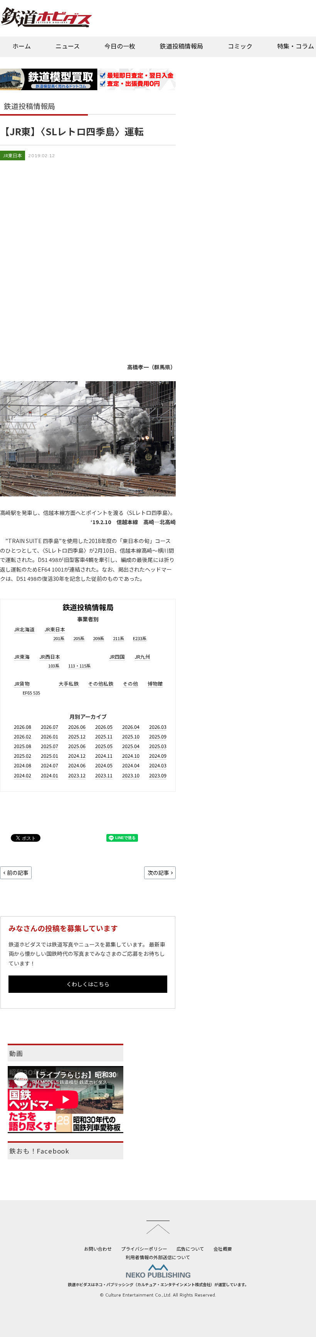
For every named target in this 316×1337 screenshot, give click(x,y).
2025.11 (104, 736)
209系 (98, 638)
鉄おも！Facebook (39, 1150)
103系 (53, 666)
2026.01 (49, 736)
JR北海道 (24, 629)
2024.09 (157, 755)
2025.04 (131, 746)
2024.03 (157, 765)
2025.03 (157, 746)
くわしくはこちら (87, 984)
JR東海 (22, 656)
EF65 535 (31, 693)
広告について (190, 1248)
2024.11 (104, 755)
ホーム (21, 45)
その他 (130, 683)
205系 (78, 638)
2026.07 (49, 726)
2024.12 (77, 755)
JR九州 (142, 656)
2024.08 (22, 765)
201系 (58, 638)
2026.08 (22, 726)
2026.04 (131, 726)
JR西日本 (49, 656)
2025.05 (104, 746)
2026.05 (104, 726)
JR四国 (117, 656)
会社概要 (222, 1248)
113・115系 (79, 666)
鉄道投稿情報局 (181, 45)
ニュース (67, 45)
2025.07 (49, 746)
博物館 (155, 683)
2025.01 (49, 755)
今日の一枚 (119, 45)
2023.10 (131, 775)
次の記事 (158, 872)
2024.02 (22, 775)
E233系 (139, 638)
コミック (240, 45)
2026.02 (22, 736)
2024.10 (131, 755)
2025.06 (77, 746)
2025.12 (77, 736)
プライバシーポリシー (144, 1248)
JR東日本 (12, 155)
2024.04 (131, 765)
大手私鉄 (69, 683)
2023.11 (104, 775)
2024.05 (104, 765)
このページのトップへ (158, 1227)
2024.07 (49, 765)
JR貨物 (22, 683)
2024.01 (49, 775)
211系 (118, 638)
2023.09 (157, 775)
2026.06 (77, 726)
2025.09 (157, 736)
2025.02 (22, 755)
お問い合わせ (98, 1248)
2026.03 (157, 726)
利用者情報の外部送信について (158, 1257)
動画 (16, 1053)
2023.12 (77, 775)
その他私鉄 (100, 683)
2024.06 (77, 765)
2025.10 (131, 736)
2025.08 (22, 746)
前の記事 (18, 872)
